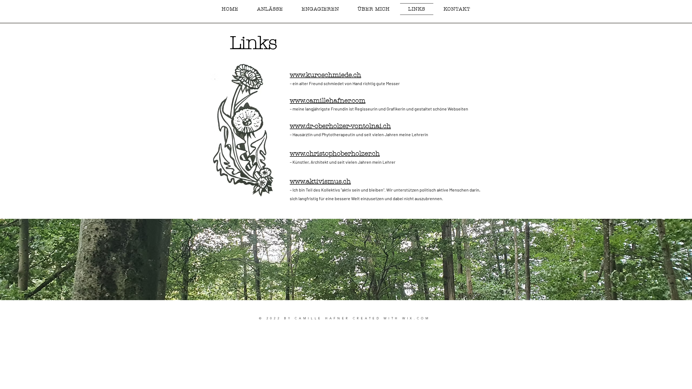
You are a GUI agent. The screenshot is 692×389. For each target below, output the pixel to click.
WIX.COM (416, 318)
